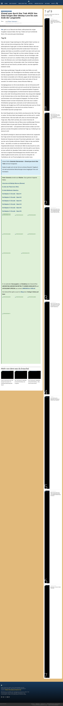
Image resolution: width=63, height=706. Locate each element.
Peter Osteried (12, 21)
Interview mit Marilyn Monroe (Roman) (13, 183)
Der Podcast (12, 3)
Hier (2, 29)
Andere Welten (39, 3)
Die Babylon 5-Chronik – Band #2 (11, 197)
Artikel (31, 3)
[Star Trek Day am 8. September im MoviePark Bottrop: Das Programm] (21, 371)
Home (6, 3)
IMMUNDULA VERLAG (28, 288)
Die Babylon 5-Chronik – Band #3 (11, 200)
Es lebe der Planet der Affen (10, 187)
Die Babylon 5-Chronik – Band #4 (11, 204)
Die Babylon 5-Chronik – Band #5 (11, 207)
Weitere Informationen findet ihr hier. (13, 689)
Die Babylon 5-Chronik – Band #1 (11, 194)
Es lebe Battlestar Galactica (10, 190)
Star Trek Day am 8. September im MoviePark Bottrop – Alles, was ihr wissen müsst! (34, 382)
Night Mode (54, 3)
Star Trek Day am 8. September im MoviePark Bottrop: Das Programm (21, 382)
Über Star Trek (22, 3)
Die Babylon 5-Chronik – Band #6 (11, 211)
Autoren (47, 3)
